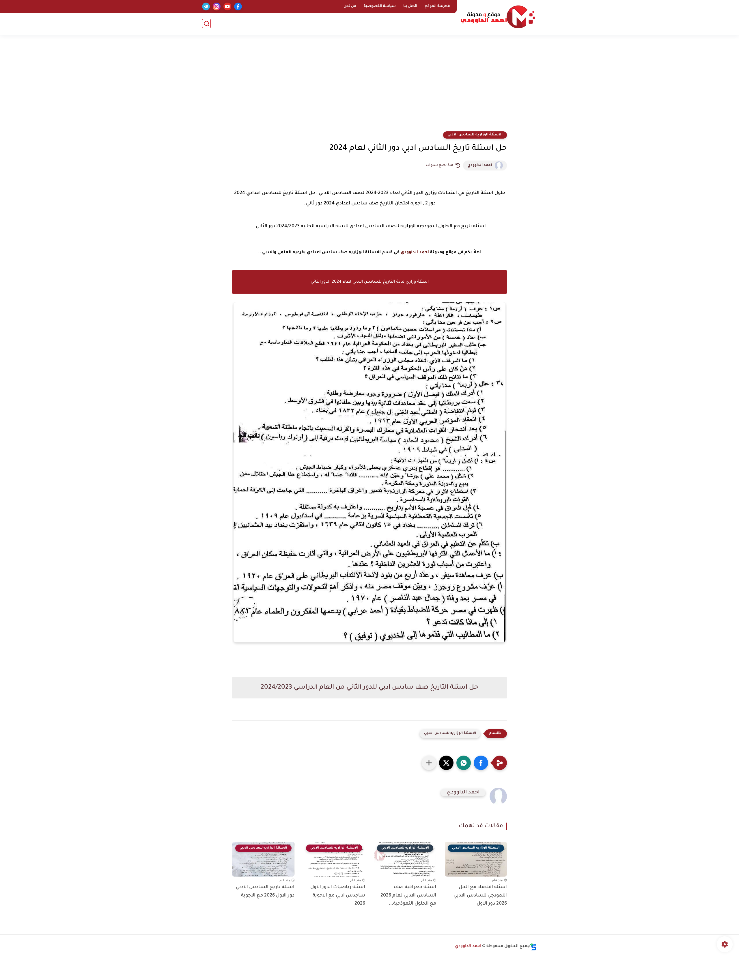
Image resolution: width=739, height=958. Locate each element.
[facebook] (238, 6)
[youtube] (227, 6)
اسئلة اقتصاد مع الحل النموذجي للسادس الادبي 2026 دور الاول (480, 896)
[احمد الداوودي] (498, 16)
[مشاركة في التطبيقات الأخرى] (429, 763)
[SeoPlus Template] (533, 946)
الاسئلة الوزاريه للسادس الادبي (475, 135)
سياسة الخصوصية (380, 6)
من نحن (350, 6)
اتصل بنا (410, 6)
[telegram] (206, 6)
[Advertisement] (369, 86)
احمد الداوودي (479, 165)
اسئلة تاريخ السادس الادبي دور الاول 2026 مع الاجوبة (265, 891)
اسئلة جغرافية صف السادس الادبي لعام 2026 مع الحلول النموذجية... (408, 896)
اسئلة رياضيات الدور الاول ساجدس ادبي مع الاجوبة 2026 (337, 896)
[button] (481, 763)
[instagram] (217, 6)
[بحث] (206, 23)
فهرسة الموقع (437, 6)
